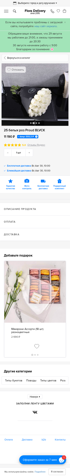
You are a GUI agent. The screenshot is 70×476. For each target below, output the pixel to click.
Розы (63, 380)
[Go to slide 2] (33, 123)
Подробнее (40, 472)
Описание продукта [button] (20, 209)
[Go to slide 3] (36, 123)
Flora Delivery (35, 11)
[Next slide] (64, 94)
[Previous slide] (6, 94)
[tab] (35, 209)
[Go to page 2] (35, 355)
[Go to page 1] (32, 355)
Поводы (31, 380)
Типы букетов (13, 380)
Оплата (8, 439)
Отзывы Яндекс (36, 145)
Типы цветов (48, 380)
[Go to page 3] (37, 355)
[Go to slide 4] (39, 123)
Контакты (60, 439)
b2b (44, 439)
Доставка (27, 439)
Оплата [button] (10, 221)
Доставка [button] (11, 234)
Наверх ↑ (35, 396)
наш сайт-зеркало (45, 26)
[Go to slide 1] (31, 123)
